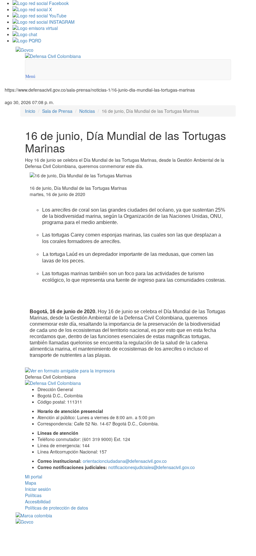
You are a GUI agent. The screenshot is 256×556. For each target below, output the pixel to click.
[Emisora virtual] (134, 28)
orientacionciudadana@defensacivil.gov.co (125, 461)
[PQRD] (134, 40)
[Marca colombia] (128, 515)
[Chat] (134, 34)
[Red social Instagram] (134, 22)
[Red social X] (134, 9)
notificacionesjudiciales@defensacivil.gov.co (151, 467)
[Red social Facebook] (134, 3)
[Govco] (109, 50)
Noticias (87, 111)
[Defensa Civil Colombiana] (128, 56)
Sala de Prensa (57, 111)
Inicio (30, 111)
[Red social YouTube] (134, 15)
